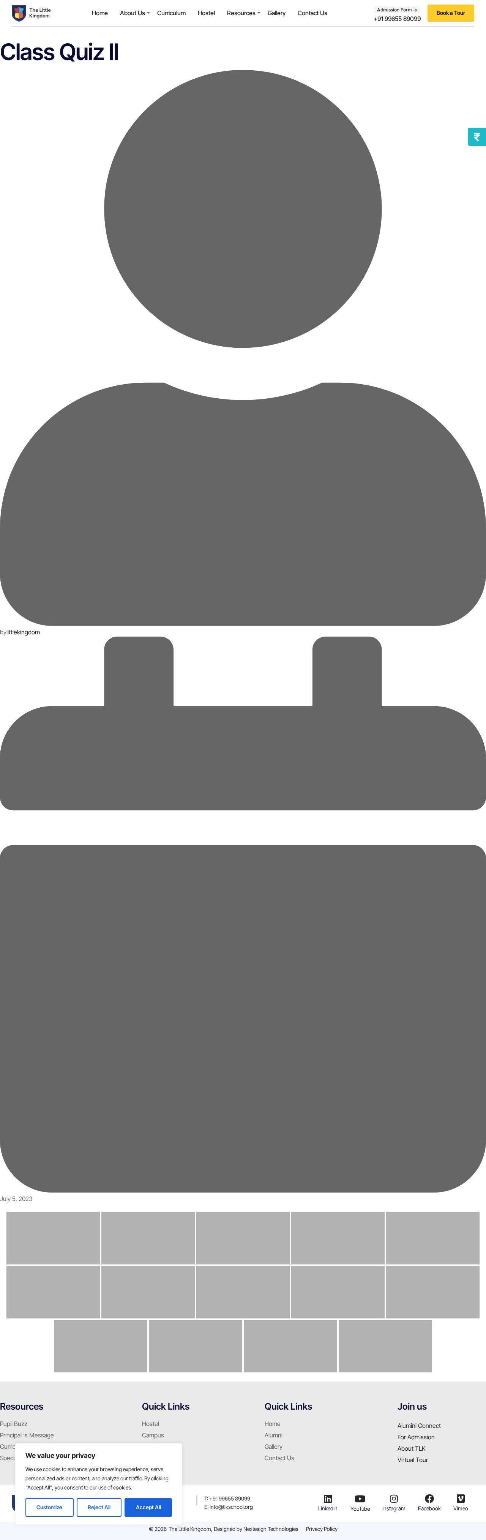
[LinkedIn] (328, 1498)
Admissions (157, 1446)
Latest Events (160, 1458)
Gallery (277, 13)
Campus (153, 1435)
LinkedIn (328, 1508)
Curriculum (171, 13)
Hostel (206, 13)
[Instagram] (393, 1498)
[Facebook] (429, 1498)
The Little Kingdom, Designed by (206, 1529)
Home (100, 13)
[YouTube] (360, 1499)
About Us (132, 13)
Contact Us (312, 13)
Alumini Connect (419, 1425)
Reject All (99, 1507)
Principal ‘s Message (27, 1435)
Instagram (394, 1508)
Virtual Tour (413, 1460)
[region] (98, 1484)
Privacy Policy (322, 1529)
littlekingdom (23, 632)
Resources (241, 13)
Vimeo (460, 1508)
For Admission (416, 1437)
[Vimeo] (460, 1498)
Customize (49, 1507)
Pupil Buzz (13, 1424)
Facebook (429, 1508)
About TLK (412, 1448)
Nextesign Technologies (270, 1529)
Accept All (148, 1507)
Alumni (273, 1435)
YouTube (360, 1508)
